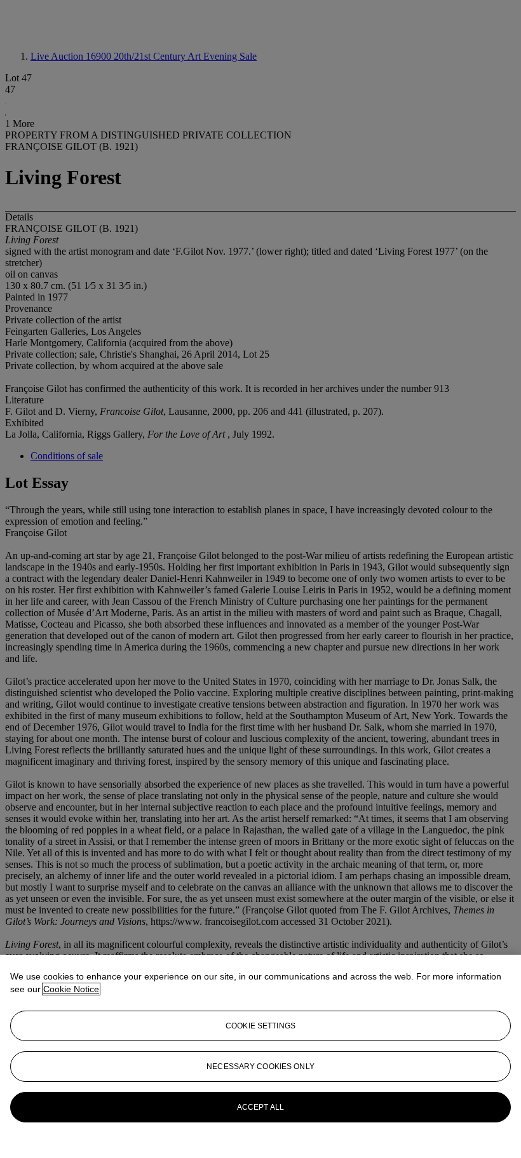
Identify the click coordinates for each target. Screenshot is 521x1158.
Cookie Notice (71, 989)
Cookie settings (260, 1025)
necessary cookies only (260, 1066)
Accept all (260, 1107)
